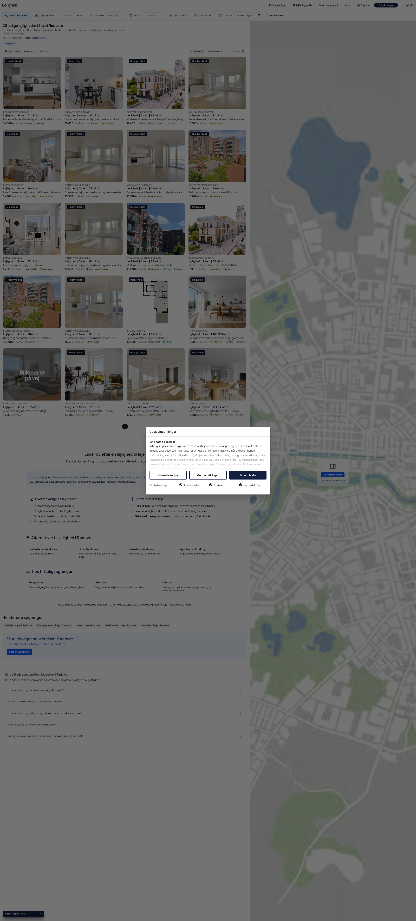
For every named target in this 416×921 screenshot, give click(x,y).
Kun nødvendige (168, 475)
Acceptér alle (248, 475)
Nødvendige (160, 485)
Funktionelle (191, 485)
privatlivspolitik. (237, 464)
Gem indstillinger (208, 475)
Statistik (219, 485)
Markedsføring (252, 485)
